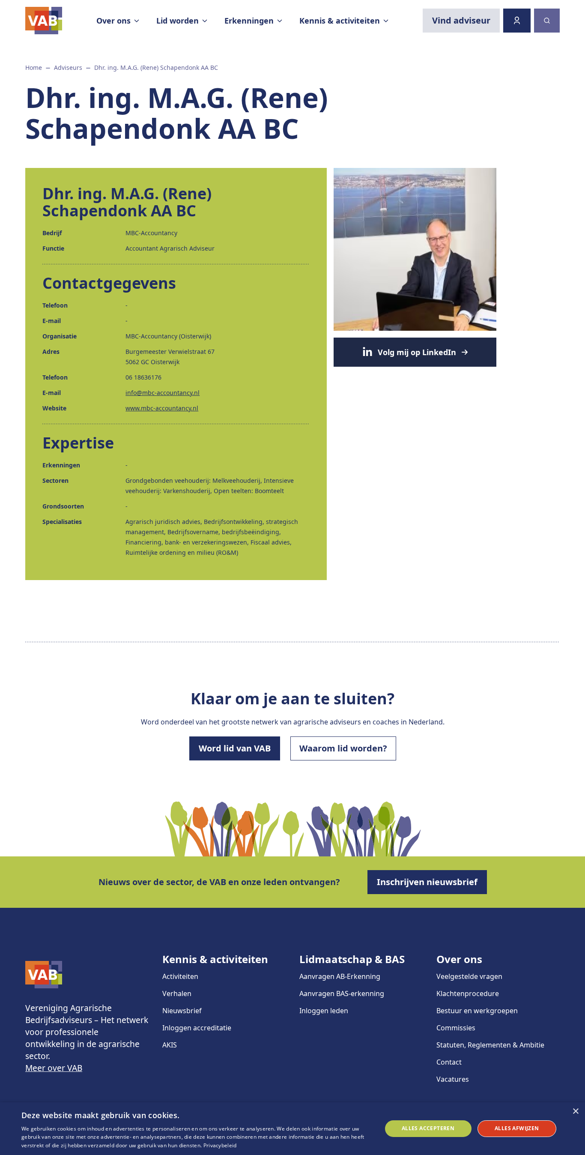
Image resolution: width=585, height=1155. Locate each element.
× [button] (575, 1111)
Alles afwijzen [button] (517, 1128)
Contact (449, 1062)
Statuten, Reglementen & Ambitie (490, 1045)
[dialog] (292, 1128)
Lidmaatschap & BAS (352, 959)
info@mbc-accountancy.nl (162, 393)
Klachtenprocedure (467, 993)
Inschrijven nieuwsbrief (427, 882)
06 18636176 (143, 377)
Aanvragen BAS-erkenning (341, 993)
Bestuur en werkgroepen (477, 1010)
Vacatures (452, 1079)
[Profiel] (517, 21)
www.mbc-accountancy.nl (161, 408)
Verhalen (176, 993)
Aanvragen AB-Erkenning (339, 976)
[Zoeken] (547, 21)
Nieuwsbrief (182, 1010)
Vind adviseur (461, 20)
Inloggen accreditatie (196, 1027)
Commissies (455, 1027)
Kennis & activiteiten (215, 959)
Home (33, 67)
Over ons (459, 959)
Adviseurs (68, 67)
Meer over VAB (53, 1068)
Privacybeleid (220, 1145)
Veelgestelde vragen (469, 976)
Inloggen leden (323, 1010)
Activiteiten (180, 976)
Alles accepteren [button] (428, 1128)
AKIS (169, 1045)
